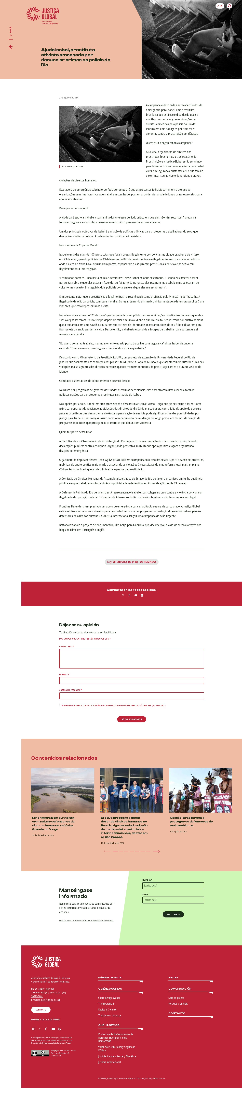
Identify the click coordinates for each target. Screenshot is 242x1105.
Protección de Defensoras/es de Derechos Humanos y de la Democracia (115, 1037)
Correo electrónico (70, 690)
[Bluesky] (65, 1029)
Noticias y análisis (178, 1003)
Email (146, 894)
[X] (40, 1029)
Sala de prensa (176, 998)
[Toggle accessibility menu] (10, 47)
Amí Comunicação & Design (143, 1078)
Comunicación (179, 988)
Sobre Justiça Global (109, 998)
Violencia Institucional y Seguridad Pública (116, 1048)
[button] (156, 851)
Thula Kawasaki (159, 1078)
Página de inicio (110, 977)
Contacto (176, 1013)
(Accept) (68, 1043)
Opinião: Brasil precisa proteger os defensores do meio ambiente (191, 821)
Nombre (64, 674)
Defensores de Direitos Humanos (134, 562)
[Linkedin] (59, 1029)
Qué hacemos (109, 1025)
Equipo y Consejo (107, 1009)
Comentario (66, 646)
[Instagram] (33, 1029)
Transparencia (106, 1003)
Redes (173, 977)
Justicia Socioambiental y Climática (117, 1056)
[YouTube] (53, 1029)
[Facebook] (45, 1029)
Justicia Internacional (109, 1062)
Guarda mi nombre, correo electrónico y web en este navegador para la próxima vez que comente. (114, 705)
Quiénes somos (110, 988)
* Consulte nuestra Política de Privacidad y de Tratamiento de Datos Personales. (86, 920)
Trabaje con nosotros (109, 1015)
